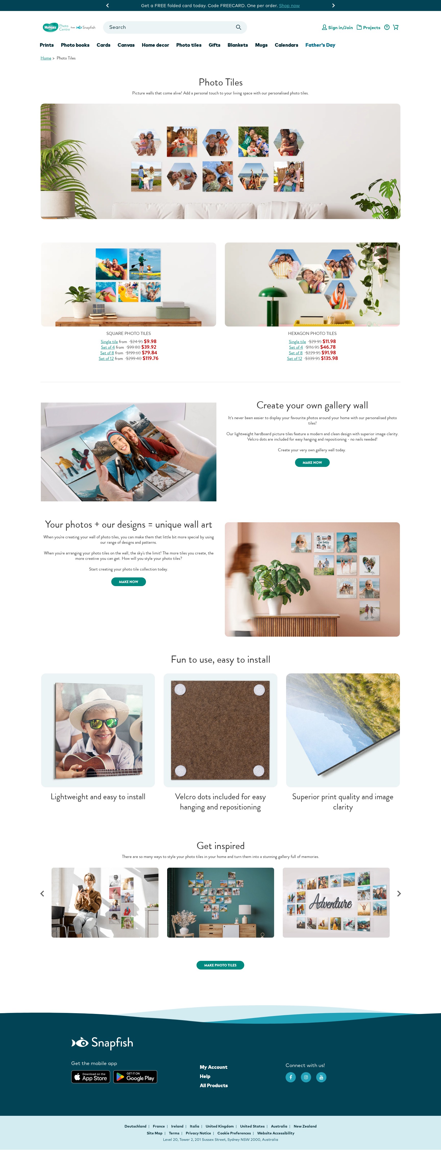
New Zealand (305, 1126)
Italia (195, 1126)
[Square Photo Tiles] (129, 284)
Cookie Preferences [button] (234, 1133)
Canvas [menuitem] (126, 45)
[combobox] (175, 27)
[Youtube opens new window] (324, 1075)
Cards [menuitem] (104, 45)
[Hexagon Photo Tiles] (312, 284)
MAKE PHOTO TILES (220, 965)
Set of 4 (108, 347)
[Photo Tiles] (110, 902)
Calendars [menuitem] (286, 45)
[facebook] (293, 1075)
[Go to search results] (238, 27)
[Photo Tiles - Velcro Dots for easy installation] (220, 730)
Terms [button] (174, 1133)
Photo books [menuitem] (75, 45)
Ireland (177, 1126)
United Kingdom (220, 1126)
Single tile (109, 341)
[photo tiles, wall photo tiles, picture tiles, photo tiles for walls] (220, 161)
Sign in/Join (340, 27)
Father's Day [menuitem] (320, 45)
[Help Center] (386, 27)
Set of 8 (107, 353)
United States (252, 1126)
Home (46, 58)
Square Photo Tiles (128, 333)
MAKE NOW (312, 462)
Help (205, 1076)
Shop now (289, 5)
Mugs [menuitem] (261, 45)
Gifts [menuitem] (214, 45)
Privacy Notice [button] (198, 1133)
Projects (372, 27)
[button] (42, 894)
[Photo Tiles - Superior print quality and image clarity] (343, 730)
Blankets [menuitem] (238, 45)
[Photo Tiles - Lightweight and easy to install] (98, 730)
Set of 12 (106, 358)
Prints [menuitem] (47, 45)
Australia (279, 1126)
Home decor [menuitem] (155, 45)
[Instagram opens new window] (308, 1075)
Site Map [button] (155, 1133)
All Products (214, 1085)
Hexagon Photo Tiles (312, 333)
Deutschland (136, 1126)
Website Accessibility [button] (276, 1133)
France (159, 1126)
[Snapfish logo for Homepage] (69, 27)
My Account (213, 1067)
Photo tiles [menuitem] (189, 45)
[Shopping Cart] (394, 27)
